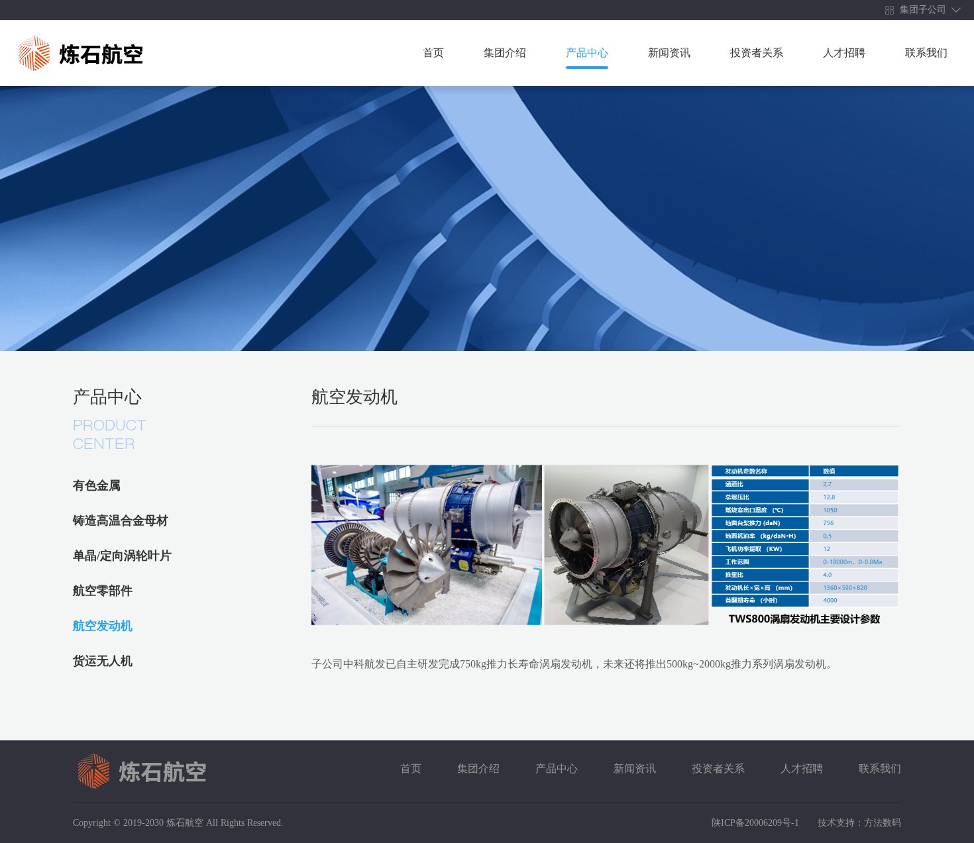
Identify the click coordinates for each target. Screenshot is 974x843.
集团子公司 (921, 10)
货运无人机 (103, 661)
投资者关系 (756, 52)
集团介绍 (505, 52)
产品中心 (587, 52)
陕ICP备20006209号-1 (757, 823)
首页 (433, 52)
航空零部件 (103, 590)
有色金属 (97, 485)
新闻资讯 (669, 52)
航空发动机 (103, 625)
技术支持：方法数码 (859, 823)
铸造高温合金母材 (120, 520)
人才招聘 (844, 52)
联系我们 (926, 52)
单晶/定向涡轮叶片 (122, 555)
